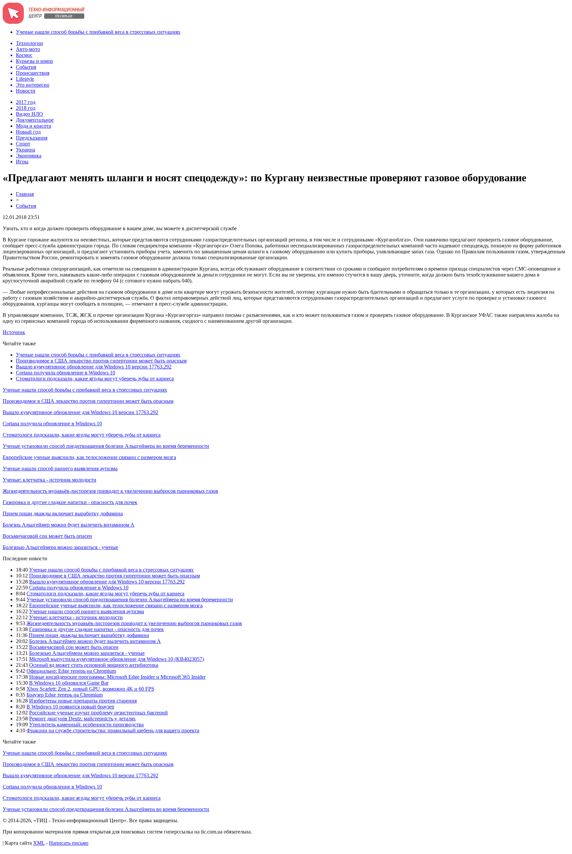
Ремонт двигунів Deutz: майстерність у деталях (82, 718)
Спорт (23, 144)
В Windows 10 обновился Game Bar (69, 683)
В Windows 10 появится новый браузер (70, 706)
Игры (22, 161)
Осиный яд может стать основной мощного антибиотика (93, 665)
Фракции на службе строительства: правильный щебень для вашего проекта (112, 730)
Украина (25, 149)
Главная (25, 194)
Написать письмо (68, 843)
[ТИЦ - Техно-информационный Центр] (43, 22)
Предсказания (31, 138)
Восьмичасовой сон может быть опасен (47, 536)
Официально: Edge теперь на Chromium (71, 671)
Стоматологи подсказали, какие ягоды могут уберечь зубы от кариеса (95, 378)
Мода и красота (33, 126)
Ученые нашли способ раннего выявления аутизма (60, 468)
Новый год (28, 132)
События (26, 206)
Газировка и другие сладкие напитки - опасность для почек (70, 502)
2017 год (25, 102)
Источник (14, 332)
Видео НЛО (29, 114)
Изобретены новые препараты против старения (83, 701)
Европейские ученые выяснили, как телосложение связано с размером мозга (89, 457)
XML (39, 843)
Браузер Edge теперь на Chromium (64, 695)
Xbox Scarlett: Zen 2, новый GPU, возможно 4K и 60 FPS (90, 689)
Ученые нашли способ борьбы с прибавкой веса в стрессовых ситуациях (98, 32)
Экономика (28, 155)
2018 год (25, 108)
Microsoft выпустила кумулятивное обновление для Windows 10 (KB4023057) (116, 659)
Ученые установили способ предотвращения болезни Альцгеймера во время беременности (106, 446)
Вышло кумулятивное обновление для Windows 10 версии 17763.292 (93, 366)
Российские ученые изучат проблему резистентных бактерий (98, 712)
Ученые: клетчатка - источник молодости (49, 480)
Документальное (35, 120)
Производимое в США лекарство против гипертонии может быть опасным (101, 360)
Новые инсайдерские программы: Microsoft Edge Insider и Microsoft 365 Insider (117, 677)
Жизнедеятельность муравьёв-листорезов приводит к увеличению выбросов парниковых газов (110, 491)
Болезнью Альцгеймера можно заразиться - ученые (60, 547)
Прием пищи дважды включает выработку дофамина (63, 513)
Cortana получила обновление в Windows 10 (65, 372)
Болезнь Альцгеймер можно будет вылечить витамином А (68, 525)
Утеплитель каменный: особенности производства (86, 724)
